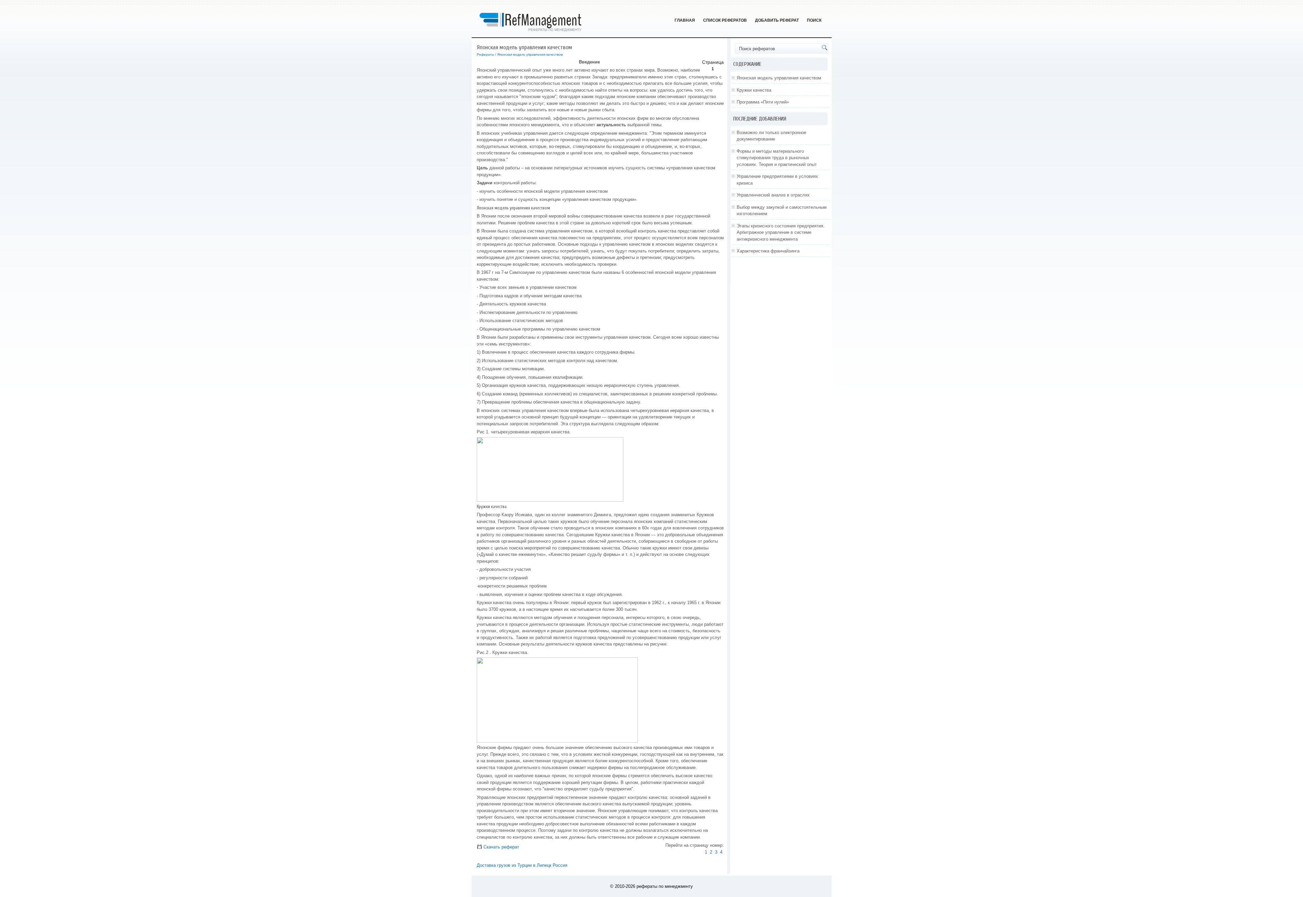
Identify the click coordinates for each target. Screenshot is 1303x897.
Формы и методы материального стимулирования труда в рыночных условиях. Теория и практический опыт (777, 158)
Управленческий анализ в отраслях (773, 195)
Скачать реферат (500, 846)
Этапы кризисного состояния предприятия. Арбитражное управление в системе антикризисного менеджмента (781, 232)
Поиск (814, 20)
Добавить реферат (777, 20)
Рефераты (485, 54)
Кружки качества (754, 90)
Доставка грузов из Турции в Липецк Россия (522, 865)
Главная (685, 20)
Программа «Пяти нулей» (763, 102)
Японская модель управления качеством (530, 54)
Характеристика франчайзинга (768, 251)
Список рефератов (725, 20)
